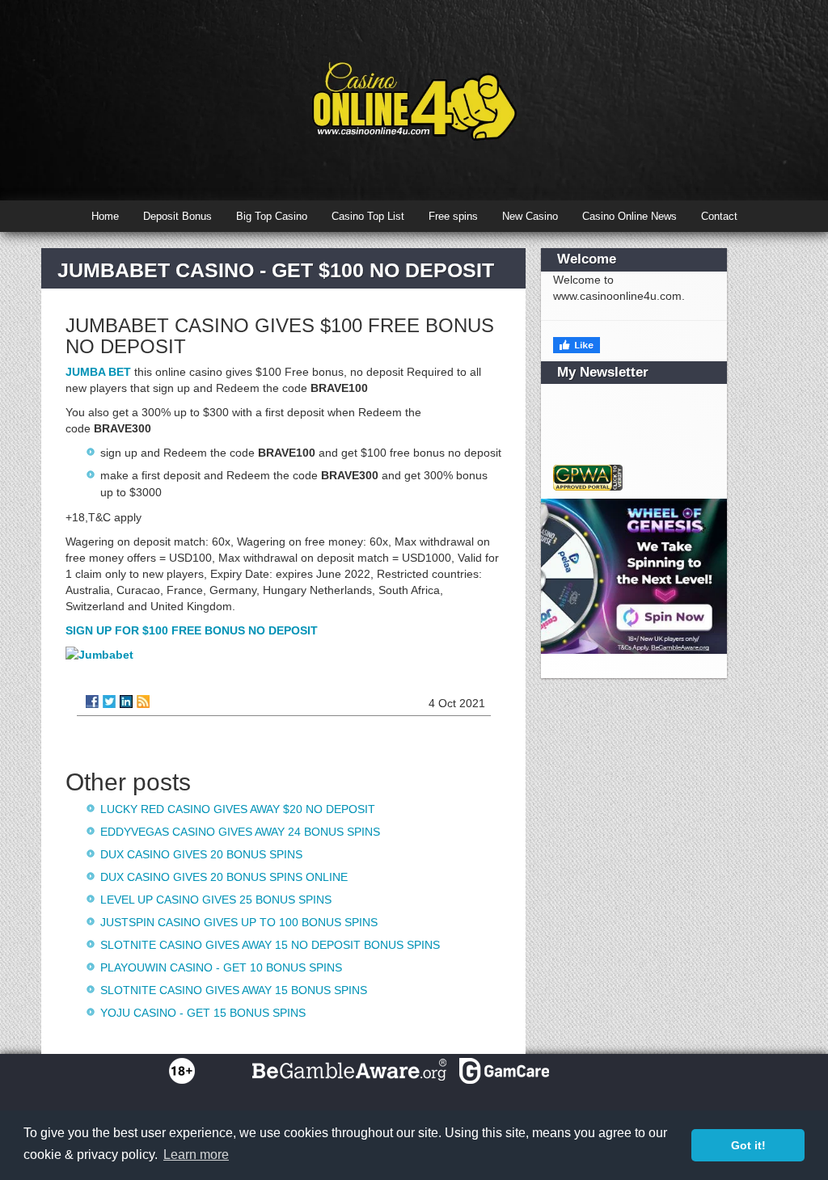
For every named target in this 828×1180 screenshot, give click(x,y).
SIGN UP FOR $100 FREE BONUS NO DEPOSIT (191, 630)
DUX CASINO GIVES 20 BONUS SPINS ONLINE (224, 876)
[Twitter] (109, 701)
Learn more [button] (196, 1154)
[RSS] (143, 701)
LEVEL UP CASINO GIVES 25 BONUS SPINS (216, 899)
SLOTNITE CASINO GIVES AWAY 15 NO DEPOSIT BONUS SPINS (270, 944)
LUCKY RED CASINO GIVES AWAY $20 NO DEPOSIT (237, 809)
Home (105, 216)
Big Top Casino (271, 216)
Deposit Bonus (177, 216)
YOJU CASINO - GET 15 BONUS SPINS (203, 1012)
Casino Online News (629, 216)
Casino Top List (368, 216)
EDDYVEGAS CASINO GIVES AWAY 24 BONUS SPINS (240, 831)
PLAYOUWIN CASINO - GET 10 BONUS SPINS (221, 967)
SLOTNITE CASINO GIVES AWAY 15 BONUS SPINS (233, 990)
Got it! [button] (748, 1145)
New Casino (530, 216)
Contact (719, 216)
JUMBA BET (98, 371)
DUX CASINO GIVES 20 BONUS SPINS (201, 854)
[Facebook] (92, 701)
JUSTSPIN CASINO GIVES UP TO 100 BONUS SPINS (239, 922)
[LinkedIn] (126, 701)
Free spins (453, 216)
